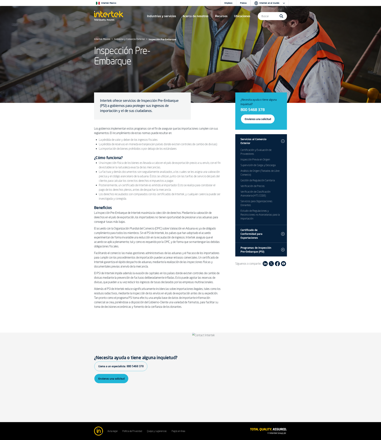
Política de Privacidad (132, 431)
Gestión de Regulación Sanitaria (258, 180)
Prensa (243, 3)
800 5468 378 (253, 109)
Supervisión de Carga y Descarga (258, 165)
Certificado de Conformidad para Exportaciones (251, 233)
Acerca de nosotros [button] (196, 16)
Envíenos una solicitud (258, 119)
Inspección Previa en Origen (255, 159)
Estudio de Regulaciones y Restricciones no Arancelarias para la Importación (260, 214)
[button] (161, 16)
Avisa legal (112, 431)
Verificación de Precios (253, 186)
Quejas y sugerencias (157, 431)
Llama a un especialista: (120, 366)
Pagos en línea (178, 431)
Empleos (228, 3)
